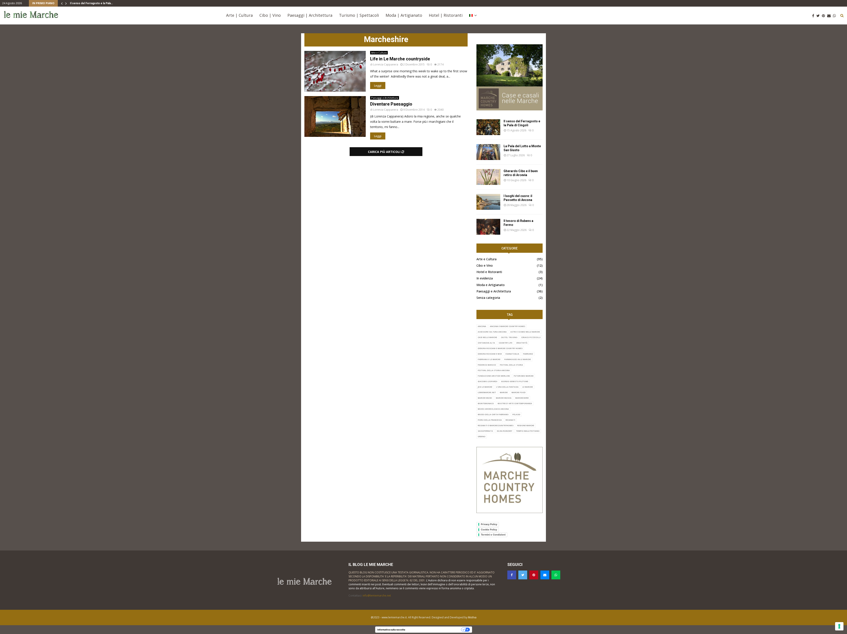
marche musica (504, 398)
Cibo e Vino (484, 265)
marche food (519, 392)
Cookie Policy (489, 529)
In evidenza (484, 278)
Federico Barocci (487, 365)
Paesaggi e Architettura (384, 97)
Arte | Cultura (239, 15)
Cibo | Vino (270, 15)
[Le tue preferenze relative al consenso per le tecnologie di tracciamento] (839, 626)
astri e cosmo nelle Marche (525, 332)
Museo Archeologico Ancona (493, 409)
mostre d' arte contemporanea (515, 403)
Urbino (481, 436)
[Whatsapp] (835, 15)
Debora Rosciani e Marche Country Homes (500, 348)
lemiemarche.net (487, 392)
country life (505, 343)
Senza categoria (488, 298)
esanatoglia (512, 354)
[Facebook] (814, 15)
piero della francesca (490, 420)
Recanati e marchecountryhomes (495, 425)
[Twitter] (819, 15)
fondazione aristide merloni (494, 376)
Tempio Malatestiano (528, 431)
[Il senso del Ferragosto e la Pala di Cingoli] (488, 127)
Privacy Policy (489, 524)
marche (504, 392)
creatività (521, 343)
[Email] (830, 15)
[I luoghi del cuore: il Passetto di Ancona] (488, 202)
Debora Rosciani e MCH (490, 354)
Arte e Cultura (379, 52)
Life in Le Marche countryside (400, 58)
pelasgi (516, 414)
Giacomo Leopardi (487, 381)
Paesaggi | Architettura (309, 15)
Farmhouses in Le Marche (517, 359)
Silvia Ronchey (504, 431)
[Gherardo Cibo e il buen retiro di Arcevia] (488, 177)
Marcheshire (522, 398)
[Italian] (473, 15)
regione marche (525, 425)
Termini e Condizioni (493, 534)
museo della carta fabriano (493, 414)
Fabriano (528, 354)
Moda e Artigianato (490, 285)
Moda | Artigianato (404, 15)
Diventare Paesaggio (391, 104)
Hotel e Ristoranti (489, 272)
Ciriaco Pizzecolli (531, 337)
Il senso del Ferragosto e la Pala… (91, 3)
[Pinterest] (824, 15)
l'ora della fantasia (507, 387)
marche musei (485, 398)
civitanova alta (486, 343)
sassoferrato (485, 431)
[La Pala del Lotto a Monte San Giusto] (488, 152)
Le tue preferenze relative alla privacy (434, 629)
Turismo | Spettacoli (359, 15)
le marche (527, 387)
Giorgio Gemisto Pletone (514, 381)
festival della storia (511, 365)
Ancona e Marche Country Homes (507, 326)
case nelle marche (487, 337)
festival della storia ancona (494, 370)
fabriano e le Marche (489, 359)
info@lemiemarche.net (377, 595)
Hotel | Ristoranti (446, 15)
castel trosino (509, 337)
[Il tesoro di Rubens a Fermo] (488, 227)
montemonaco (486, 403)
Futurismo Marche (524, 376)
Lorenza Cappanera (385, 64)
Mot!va (472, 617)
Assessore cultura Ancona (492, 332)
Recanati (510, 420)
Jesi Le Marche (485, 387)
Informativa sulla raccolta (391, 629)
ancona (482, 326)
